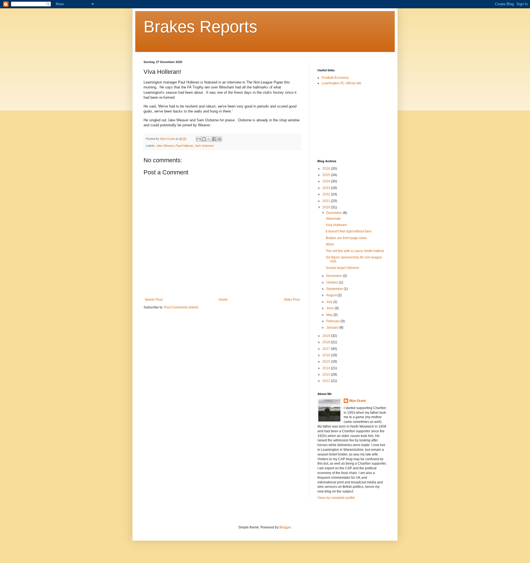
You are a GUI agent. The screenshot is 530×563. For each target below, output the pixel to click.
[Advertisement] (345, 122)
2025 (326, 175)
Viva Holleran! (336, 225)
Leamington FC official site (341, 83)
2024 (326, 181)
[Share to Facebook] (214, 139)
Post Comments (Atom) (181, 307)
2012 (326, 381)
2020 (326, 207)
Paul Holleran (184, 145)
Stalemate (333, 219)
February (333, 321)
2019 (326, 336)
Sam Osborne (204, 145)
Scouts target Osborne (342, 268)
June (330, 308)
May (329, 315)
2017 (326, 349)
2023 (326, 188)
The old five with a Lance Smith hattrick (355, 251)
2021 (326, 201)
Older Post (292, 300)
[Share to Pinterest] (219, 139)
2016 (326, 355)
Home (223, 300)
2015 (326, 361)
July (329, 302)
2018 (326, 342)
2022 (326, 194)
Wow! (330, 244)
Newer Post (153, 300)
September (335, 289)
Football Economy (335, 78)
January (332, 327)
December (334, 213)
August (332, 295)
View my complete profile (336, 498)
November (334, 276)
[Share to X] (209, 139)
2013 (326, 374)
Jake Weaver (165, 145)
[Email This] (198, 139)
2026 (326, 169)
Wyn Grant (357, 401)
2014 (326, 368)
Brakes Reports (200, 26)
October (332, 282)
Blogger (285, 527)
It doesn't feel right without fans (349, 231)
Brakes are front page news (346, 238)
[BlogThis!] (203, 139)
